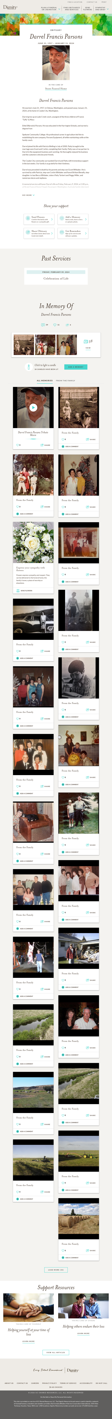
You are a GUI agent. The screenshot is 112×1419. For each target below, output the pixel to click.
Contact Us (92, 2)
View (88, 348)
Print (104, 2)
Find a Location (75, 2)
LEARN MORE (28, 1341)
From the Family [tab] (65, 380)
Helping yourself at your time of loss (28, 1329)
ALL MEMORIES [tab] (45, 380)
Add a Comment (71, 446)
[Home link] (10, 7)
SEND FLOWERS (26, 591)
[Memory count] (43, 325)
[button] (50, 9)
